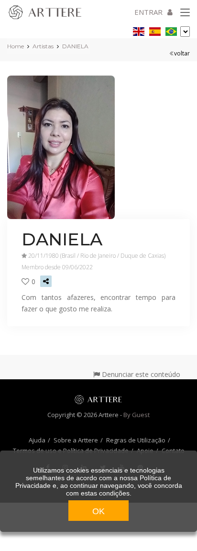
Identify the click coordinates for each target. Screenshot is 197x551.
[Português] (171, 30)
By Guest (136, 414)
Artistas (43, 46)
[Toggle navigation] (185, 13)
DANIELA (75, 46)
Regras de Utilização (135, 440)
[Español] (155, 30)
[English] (138, 30)
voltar (182, 53)
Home (15, 46)
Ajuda (37, 440)
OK (98, 511)
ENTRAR (148, 12)
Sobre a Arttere (76, 440)
